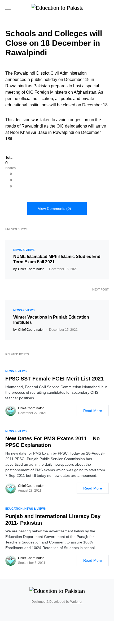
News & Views (23, 249)
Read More (92, 411)
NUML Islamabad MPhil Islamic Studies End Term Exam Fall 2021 (56, 259)
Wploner (76, 602)
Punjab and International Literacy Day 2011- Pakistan (52, 519)
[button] (8, 8)
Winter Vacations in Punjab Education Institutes (51, 320)
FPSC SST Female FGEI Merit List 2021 (54, 379)
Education (14, 508)
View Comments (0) (54, 208)
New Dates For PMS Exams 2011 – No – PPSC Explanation (54, 442)
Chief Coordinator (31, 408)
